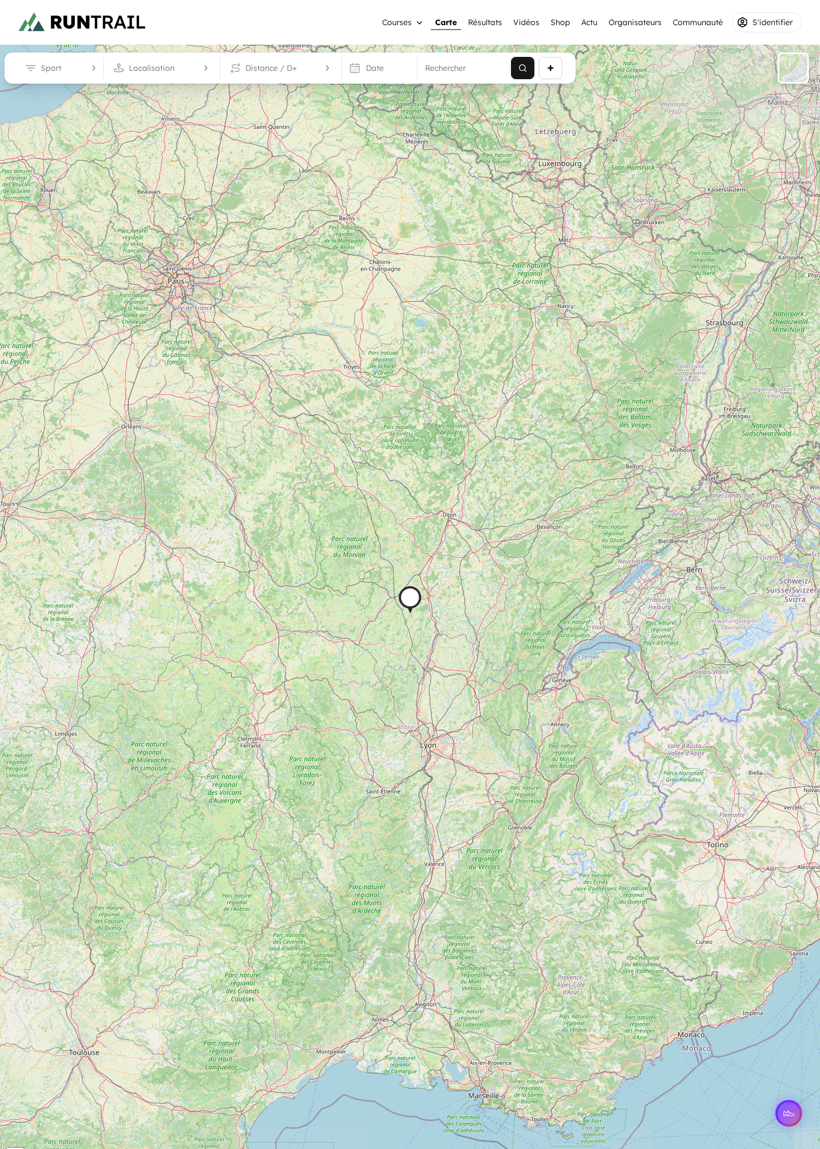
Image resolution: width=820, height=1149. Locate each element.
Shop (560, 22)
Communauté (698, 22)
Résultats (485, 22)
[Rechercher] (522, 68)
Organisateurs (635, 22)
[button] (410, 600)
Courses (397, 22)
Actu (589, 22)
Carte (446, 22)
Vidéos (526, 22)
